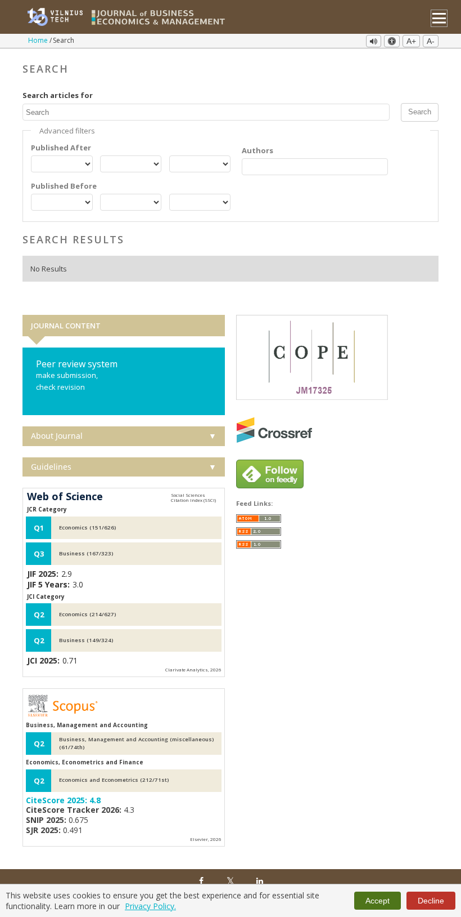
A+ (411, 41)
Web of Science (65, 496)
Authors (257, 150)
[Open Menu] (439, 18)
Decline (431, 900)
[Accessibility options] (392, 41)
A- (431, 41)
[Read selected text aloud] (373, 41)
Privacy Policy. (150, 906)
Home (38, 40)
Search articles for (57, 95)
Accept (377, 900)
